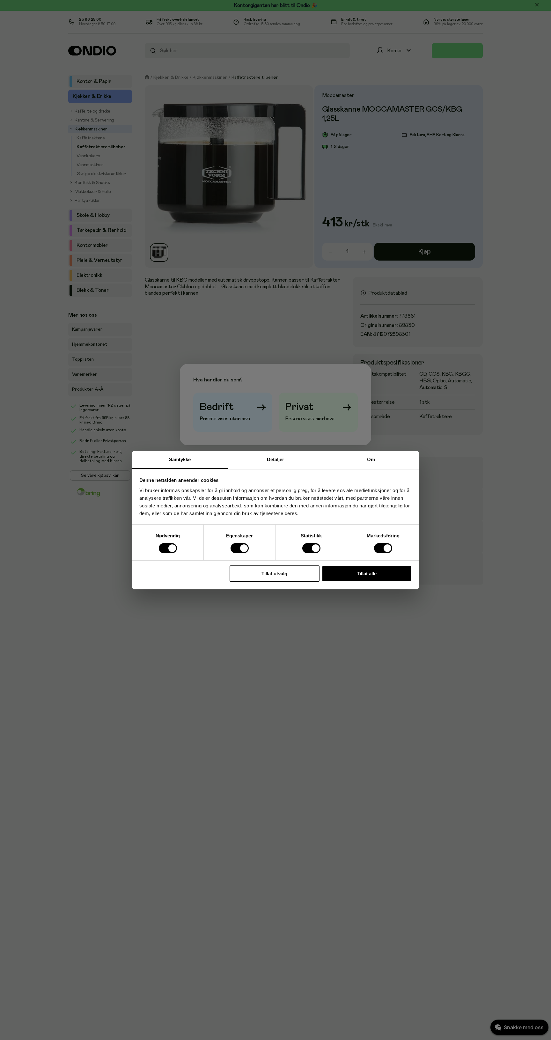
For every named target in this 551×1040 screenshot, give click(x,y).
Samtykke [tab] (180, 459)
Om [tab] (371, 459)
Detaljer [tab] (275, 459)
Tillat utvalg (274, 573)
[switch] (239, 548)
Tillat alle (367, 573)
